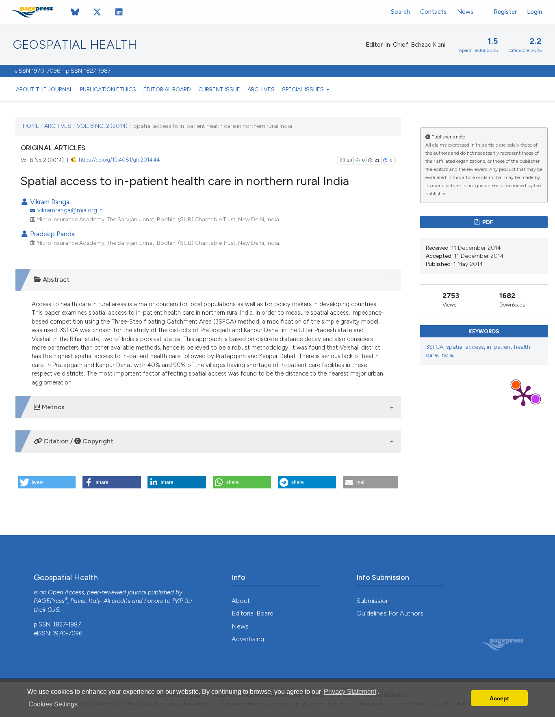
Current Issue (219, 89)
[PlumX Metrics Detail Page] (523, 395)
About (241, 601)
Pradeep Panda (51, 234)
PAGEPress (49, 601)
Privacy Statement (350, 691)
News (465, 11)
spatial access (465, 346)
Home (31, 126)
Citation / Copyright (77, 441)
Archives (261, 89)
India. (447, 355)
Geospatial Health (75, 44)
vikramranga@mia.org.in (70, 210)
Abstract (55, 279)
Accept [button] (499, 698)
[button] (47, 482)
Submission (373, 601)
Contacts (433, 11)
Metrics (52, 407)
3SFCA (434, 346)
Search (400, 11)
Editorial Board (167, 89)
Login (534, 11)
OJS (53, 609)
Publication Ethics (108, 89)
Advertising (248, 639)
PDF (487, 221)
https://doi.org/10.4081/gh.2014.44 (119, 160)
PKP (177, 601)
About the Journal (44, 89)
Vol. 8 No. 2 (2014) (102, 126)
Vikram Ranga (48, 202)
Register (505, 11)
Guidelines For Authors (389, 613)
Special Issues (303, 89)
